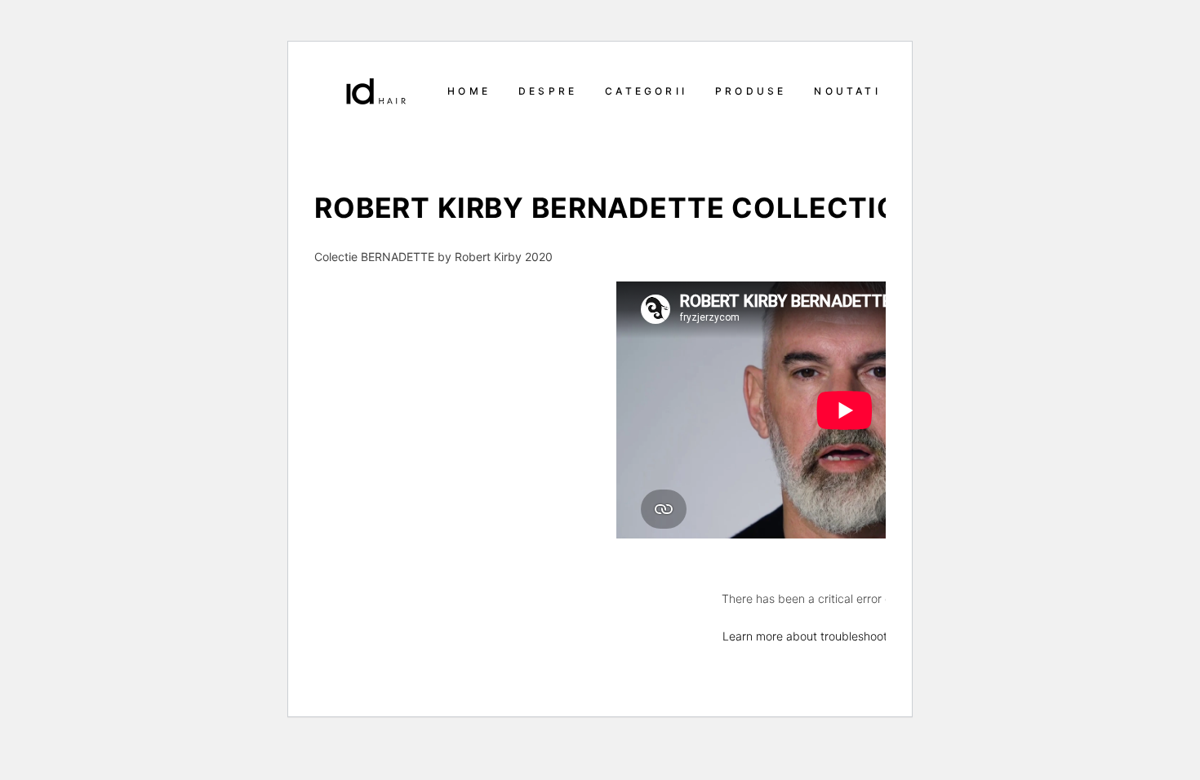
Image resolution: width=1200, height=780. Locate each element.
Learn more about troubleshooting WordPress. (844, 636)
